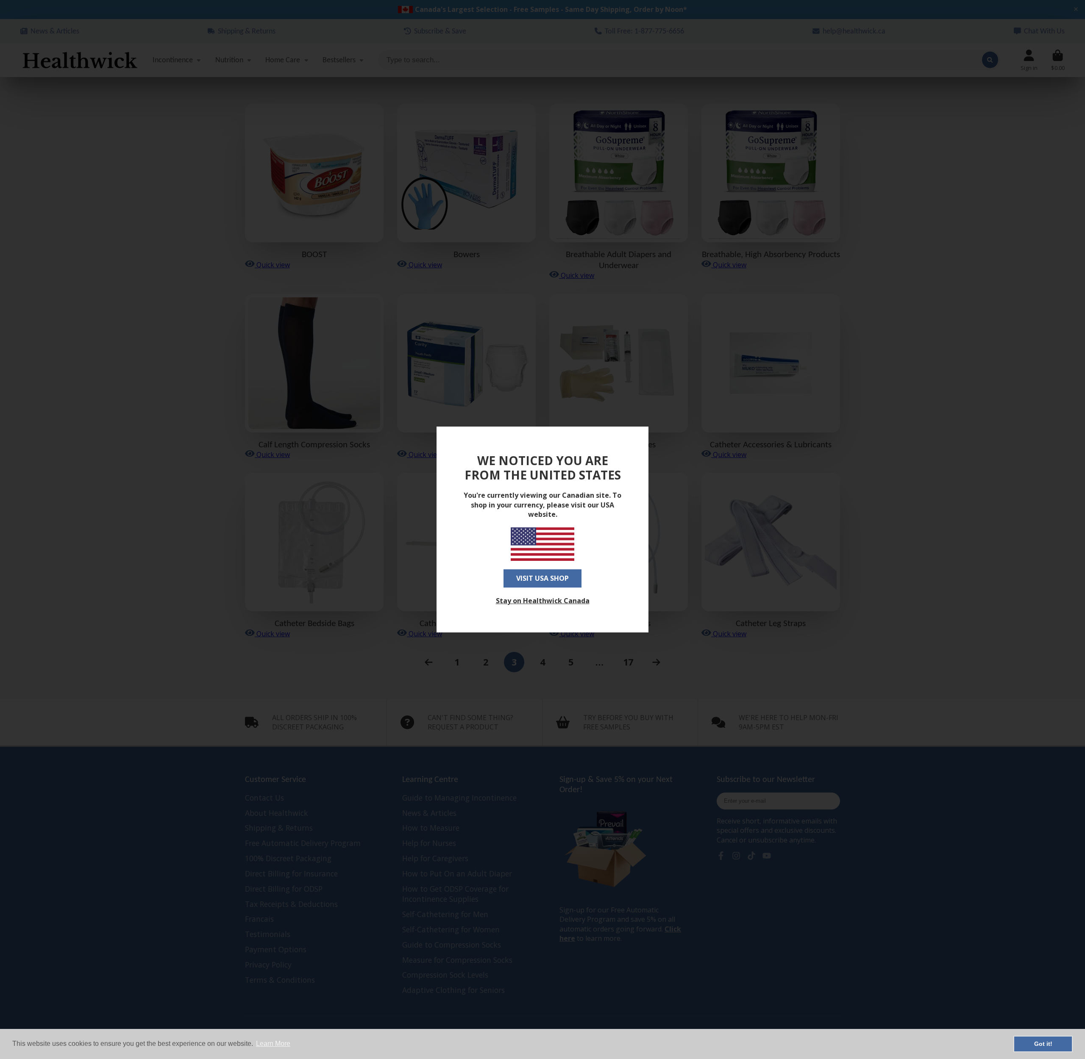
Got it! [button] (1043, 1043)
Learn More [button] (273, 1043)
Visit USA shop (542, 578)
